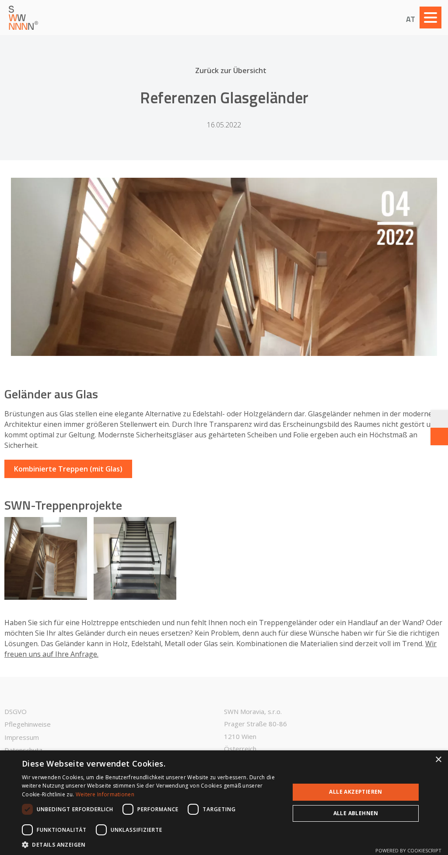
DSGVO (15, 711)
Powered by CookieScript (408, 850)
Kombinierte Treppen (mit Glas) (68, 469)
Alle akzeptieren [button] (355, 791)
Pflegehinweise (27, 724)
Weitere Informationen (105, 794)
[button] (152, 844)
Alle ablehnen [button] (355, 813)
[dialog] (224, 802)
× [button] (438, 759)
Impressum (21, 737)
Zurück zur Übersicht (230, 70)
